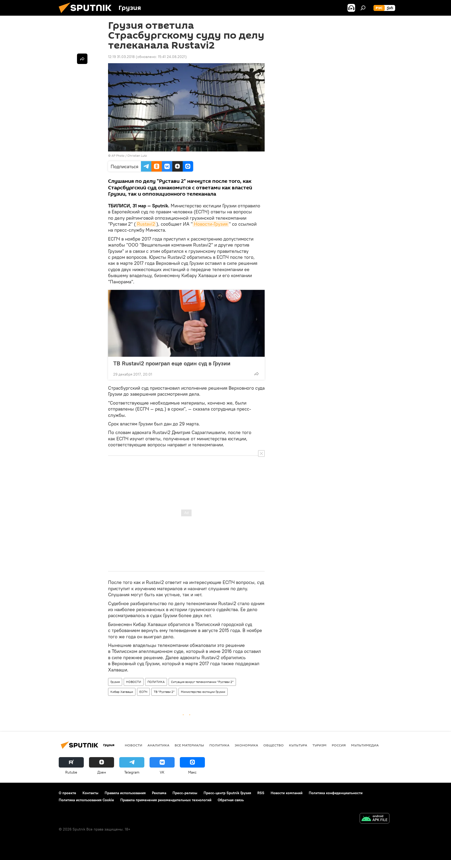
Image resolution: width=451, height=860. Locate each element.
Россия (339, 745)
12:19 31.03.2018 (121, 56)
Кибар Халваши (121, 692)
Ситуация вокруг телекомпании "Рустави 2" (202, 682)
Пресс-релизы (185, 793)
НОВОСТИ (133, 682)
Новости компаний (286, 793)
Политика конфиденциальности (336, 793)
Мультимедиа (365, 745)
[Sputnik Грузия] (87, 14)
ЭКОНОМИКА (246, 745)
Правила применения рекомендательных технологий (165, 800)
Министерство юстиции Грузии (203, 692)
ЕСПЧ (143, 692)
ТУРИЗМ (319, 745)
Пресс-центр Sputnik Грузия (227, 793)
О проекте (67, 793)
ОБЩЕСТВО (273, 745)
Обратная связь (231, 800)
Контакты (90, 793)
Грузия (115, 682)
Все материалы (189, 745)
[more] (256, 373)
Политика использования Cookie (86, 800)
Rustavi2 (146, 224)
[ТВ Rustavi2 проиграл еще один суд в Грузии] (186, 323)
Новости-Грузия (211, 224)
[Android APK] (374, 819)
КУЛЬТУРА (298, 745)
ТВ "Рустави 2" (164, 692)
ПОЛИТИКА (156, 682)
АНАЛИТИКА (158, 745)
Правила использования (125, 793)
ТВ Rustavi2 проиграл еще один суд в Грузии (171, 363)
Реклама (159, 793)
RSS (260, 793)
